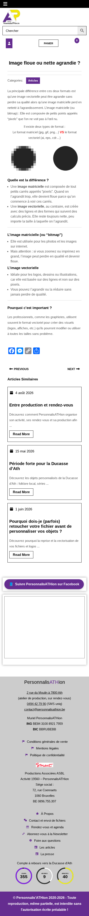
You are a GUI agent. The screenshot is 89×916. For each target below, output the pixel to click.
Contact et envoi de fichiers (47, 820)
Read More (23, 435)
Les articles (47, 847)
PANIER (48, 43)
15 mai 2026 (24, 451)
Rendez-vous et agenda (47, 827)
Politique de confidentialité (47, 755)
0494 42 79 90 (36, 704)
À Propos (47, 813)
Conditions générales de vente (47, 741)
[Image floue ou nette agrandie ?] (18, 43)
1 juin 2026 (23, 509)
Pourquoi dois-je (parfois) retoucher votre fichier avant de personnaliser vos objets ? (40, 526)
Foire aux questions (47, 840)
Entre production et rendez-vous (41, 405)
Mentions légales (47, 748)
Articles (33, 80)
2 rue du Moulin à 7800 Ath (45, 692)
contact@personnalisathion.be (44, 709)
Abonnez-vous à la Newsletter (47, 834)
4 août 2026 (24, 393)
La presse (47, 854)
